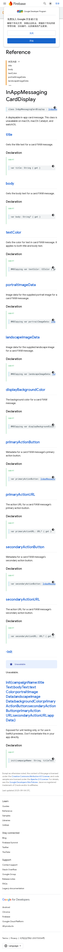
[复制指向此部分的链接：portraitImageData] (39, 285)
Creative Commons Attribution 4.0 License (31, 776)
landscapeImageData (23, 337)
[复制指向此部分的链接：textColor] (24, 232)
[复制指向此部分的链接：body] (17, 184)
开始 (31, 40)
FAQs (4, 883)
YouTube (6, 852)
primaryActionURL (20, 494)
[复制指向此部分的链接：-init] (15, 652)
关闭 (31, 33)
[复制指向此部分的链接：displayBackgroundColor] (48, 390)
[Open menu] (5, 3)
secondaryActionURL (23, 599)
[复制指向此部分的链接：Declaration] (25, 153)
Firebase (6, 916)
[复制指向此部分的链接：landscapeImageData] (42, 337)
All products (7, 926)
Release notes (8, 879)
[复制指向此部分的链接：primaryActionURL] (38, 495)
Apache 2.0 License (39, 779)
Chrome (6, 912)
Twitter (5, 847)
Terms (5, 938)
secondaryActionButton (25, 547)
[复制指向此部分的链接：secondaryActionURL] (43, 599)
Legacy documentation (13, 888)
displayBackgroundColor (25, 389)
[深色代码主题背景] (54, 107)
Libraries (6, 820)
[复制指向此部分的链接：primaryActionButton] (42, 442)
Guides (5, 806)
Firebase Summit (10, 842)
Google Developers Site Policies (24, 782)
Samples (6, 815)
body (10, 183)
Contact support (9, 864)
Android (6, 907)
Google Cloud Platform (13, 921)
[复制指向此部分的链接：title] (15, 135)
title (9, 134)
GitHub (5, 825)
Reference (7, 811)
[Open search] (45, 3)
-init (9, 652)
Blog (4, 838)
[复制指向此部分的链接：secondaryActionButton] (47, 547)
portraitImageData (21, 285)
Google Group (9, 874)
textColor (13, 232)
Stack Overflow (9, 869)
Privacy (14, 938)
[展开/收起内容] (19, 61)
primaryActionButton (23, 442)
